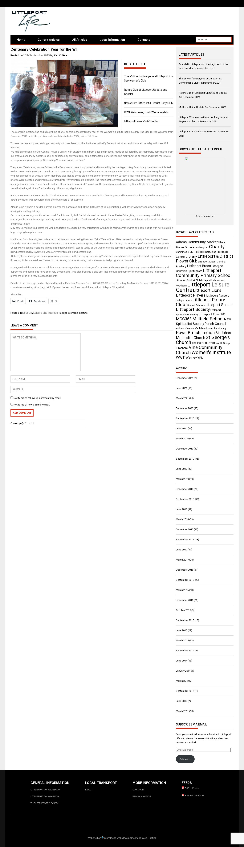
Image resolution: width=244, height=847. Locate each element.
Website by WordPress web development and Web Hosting (122, 838)
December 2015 (184, 600)
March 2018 (182, 519)
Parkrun (180, 328)
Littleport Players (191, 295)
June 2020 (181, 428)
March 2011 (182, 711)
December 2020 (184, 408)
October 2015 (183, 610)
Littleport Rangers (217, 295)
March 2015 (182, 640)
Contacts (143, 40)
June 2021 (181, 388)
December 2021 (184, 378)
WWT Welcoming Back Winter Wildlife (146, 112)
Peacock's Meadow (198, 328)
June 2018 (181, 509)
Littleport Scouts (219, 305)
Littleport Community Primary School (203, 273)
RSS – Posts (191, 788)
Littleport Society (193, 309)
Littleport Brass (199, 266)
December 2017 (184, 529)
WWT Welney (186, 357)
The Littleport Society (44, 803)
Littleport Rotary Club (200, 302)
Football (200, 251)
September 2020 (185, 418)
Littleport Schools (195, 305)
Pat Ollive (60, 55)
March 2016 (182, 590)
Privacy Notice (141, 796)
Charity (217, 247)
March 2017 (182, 559)
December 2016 (184, 569)
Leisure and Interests (46, 312)
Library (191, 256)
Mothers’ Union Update (191, 107)
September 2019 (185, 458)
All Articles (79, 40)
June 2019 (181, 468)
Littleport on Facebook (45, 789)
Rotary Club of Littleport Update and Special (203, 92)
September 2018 (185, 499)
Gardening (210, 252)
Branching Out (200, 247)
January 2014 (183, 670)
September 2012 (185, 690)
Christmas (181, 252)
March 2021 (182, 398)
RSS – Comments (194, 795)
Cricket (191, 252)
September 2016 (185, 579)
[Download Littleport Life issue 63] (205, 185)
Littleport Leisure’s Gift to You (141, 121)
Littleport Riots (184, 300)
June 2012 (181, 701)
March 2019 (182, 478)
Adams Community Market (197, 242)
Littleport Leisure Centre (202, 287)
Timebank (182, 348)
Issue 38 (27, 312)
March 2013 (182, 680)
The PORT (198, 343)
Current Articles (49, 40)
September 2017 (185, 539)
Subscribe (185, 759)
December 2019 (184, 448)
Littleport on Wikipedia (45, 796)
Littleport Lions (207, 290)
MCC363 (184, 319)
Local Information (112, 40)
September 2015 (185, 620)
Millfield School (208, 319)
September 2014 (185, 650)
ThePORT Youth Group (217, 343)
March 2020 (182, 438)
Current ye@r (18, 423)
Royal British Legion (195, 332)
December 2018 (184, 489)
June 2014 (181, 660)
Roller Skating (218, 328)
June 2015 (181, 630)
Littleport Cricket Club (188, 280)
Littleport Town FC (212, 314)
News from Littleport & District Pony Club (148, 103)
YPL (200, 357)
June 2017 (181, 549)
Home (21, 40)
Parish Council (215, 324)
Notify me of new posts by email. (32, 404)
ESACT (89, 789)
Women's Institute (77, 312)
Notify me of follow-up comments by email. (37, 398)
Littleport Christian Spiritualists (195, 131)
